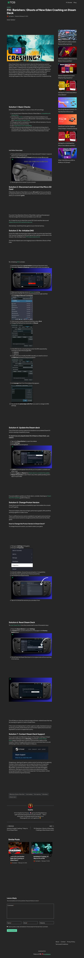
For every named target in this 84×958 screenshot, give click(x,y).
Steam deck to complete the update (39, 473)
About (57, 941)
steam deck (13, 797)
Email (26, 923)
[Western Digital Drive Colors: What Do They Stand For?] (67, 68)
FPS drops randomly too (33, 237)
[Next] (50, 855)
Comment (11, 905)
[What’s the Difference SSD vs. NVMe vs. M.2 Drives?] (67, 153)
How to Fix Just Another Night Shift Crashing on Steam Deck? (17, 858)
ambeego (48, 954)
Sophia (12, 16)
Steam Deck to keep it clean (22, 120)
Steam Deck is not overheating (22, 125)
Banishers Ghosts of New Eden (17, 794)
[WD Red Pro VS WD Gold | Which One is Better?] (67, 85)
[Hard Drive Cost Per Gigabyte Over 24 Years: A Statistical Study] (67, 119)
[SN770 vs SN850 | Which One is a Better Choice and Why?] (67, 52)
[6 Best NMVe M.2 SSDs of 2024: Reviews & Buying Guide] (67, 35)
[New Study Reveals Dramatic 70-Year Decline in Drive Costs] (67, 102)
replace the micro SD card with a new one (20, 222)
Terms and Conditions (62, 944)
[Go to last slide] (10, 855)
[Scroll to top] (80, 941)
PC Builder (69, 2)
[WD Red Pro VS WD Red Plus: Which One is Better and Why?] (67, 136)
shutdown (45, 794)
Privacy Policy (71, 941)
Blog (75, 2)
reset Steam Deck (15, 625)
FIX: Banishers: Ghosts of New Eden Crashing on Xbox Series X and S (44, 828)
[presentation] (18, 848)
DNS (18, 262)
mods (20, 117)
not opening (37, 794)
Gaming (9, 7)
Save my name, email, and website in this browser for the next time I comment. (28, 926)
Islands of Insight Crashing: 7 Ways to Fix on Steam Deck (17, 828)
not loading (29, 794)
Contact (63, 941)
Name (10, 923)
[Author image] (7, 16)
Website (42, 923)
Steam (32, 292)
